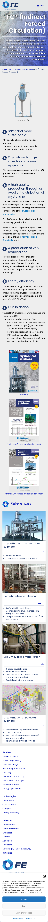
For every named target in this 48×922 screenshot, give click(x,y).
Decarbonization (10, 828)
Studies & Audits (10, 756)
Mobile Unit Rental (11, 784)
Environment (8, 824)
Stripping (6, 808)
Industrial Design (10, 764)
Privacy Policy (18, 918)
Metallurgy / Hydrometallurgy (16, 848)
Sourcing (6, 772)
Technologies (14, 69)
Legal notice (30, 918)
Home (4, 69)
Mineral (6, 836)
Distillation (7, 852)
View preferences (24, 913)
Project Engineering (11, 760)
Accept (24, 899)
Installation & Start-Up (13, 776)
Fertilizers (7, 844)
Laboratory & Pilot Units (13, 768)
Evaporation (8, 800)
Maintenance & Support (14, 780)
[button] (44, 876)
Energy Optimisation (12, 788)
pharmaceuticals (28, 236)
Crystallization (27, 69)
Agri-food (7, 840)
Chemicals (7, 240)
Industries (7, 820)
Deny (24, 906)
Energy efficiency (10, 812)
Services (6, 752)
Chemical (7, 832)
